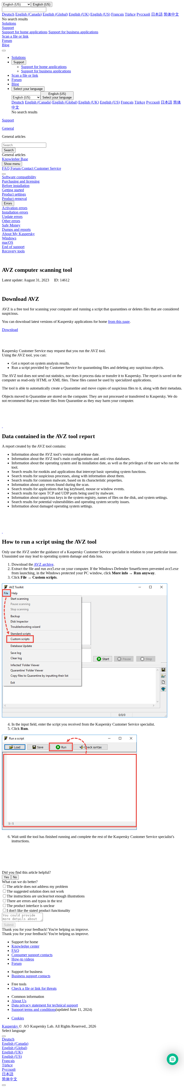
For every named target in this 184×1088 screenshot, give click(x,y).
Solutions (19, 57)
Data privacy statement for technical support (45, 1005)
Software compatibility (19, 177)
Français (117, 14)
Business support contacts (31, 976)
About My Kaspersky (18, 234)
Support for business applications (73, 32)
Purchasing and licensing (21, 181)
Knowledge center (25, 946)
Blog (15, 84)
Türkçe (130, 14)
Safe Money (11, 225)
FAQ (15, 950)
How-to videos (23, 959)
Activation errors (14, 208)
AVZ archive (43, 564)
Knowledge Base (15, 159)
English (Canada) (28, 14)
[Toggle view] (4, 174)
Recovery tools (13, 251)
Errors (8, 203)
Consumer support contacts (32, 955)
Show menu (12, 164)
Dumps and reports (16, 229)
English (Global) (55, 14)
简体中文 (171, 14)
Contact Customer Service (41, 168)
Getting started (13, 190)
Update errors (12, 217)
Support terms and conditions (34, 1009)
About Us (19, 1001)
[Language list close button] (4, 1036)
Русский (143, 14)
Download (10, 330)
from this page (119, 322)
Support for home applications (24, 32)
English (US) (100, 14)
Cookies (18, 1018)
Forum (17, 80)
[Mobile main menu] (4, 50)
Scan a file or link (25, 75)
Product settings (14, 194)
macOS (7, 242)
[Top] (4, 1085)
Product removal (14, 199)
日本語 (157, 14)
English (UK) (79, 14)
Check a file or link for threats (34, 988)
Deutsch (8, 14)
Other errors (11, 221)
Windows (9, 238)
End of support (13, 247)
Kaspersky (10, 1026)
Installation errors (15, 212)
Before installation (15, 186)
